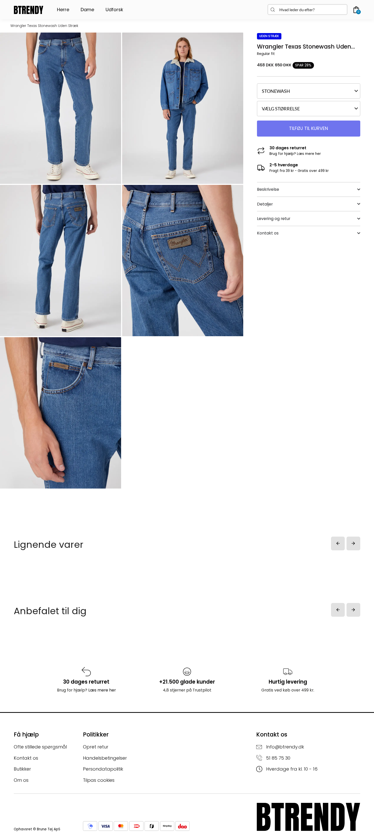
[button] (338, 543)
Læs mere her (309, 153)
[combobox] (307, 9)
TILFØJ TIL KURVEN (308, 128)
